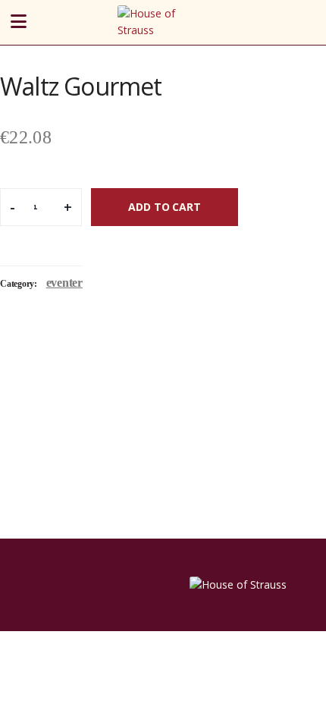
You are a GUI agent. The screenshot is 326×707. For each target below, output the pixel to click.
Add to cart (164, 207)
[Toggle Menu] (41, 22)
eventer (64, 282)
